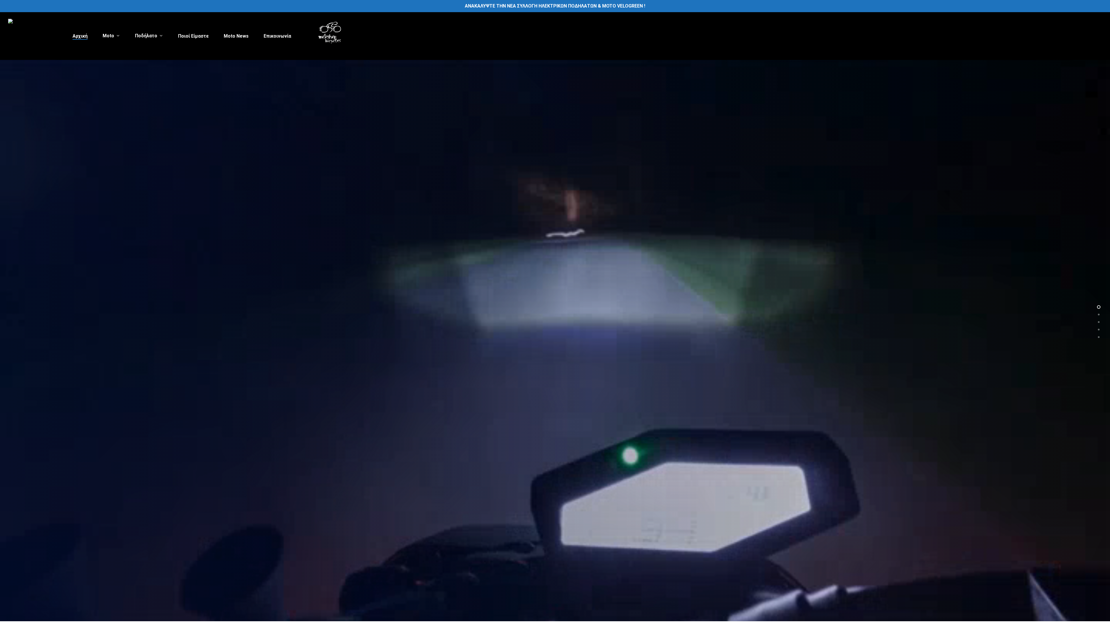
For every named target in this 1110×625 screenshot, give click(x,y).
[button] (393, 396)
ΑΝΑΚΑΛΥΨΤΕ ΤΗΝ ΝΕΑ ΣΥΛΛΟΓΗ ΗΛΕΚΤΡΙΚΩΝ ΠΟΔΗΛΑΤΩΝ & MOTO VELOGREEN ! (555, 6)
